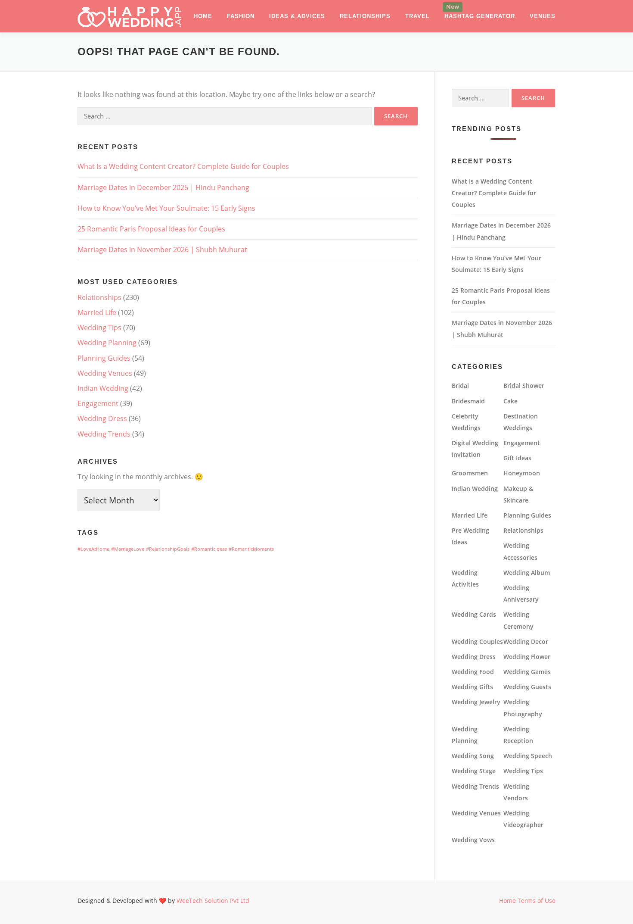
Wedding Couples (477, 641)
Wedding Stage (474, 771)
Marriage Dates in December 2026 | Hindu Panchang (163, 187)
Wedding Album (526, 572)
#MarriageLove (127, 549)
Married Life (97, 312)
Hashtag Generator (479, 16)
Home (203, 16)
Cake (510, 401)
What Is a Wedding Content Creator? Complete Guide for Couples (183, 166)
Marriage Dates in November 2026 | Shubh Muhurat (162, 249)
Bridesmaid (468, 401)
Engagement (98, 403)
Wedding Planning (107, 342)
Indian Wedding (103, 388)
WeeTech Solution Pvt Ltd (213, 900)
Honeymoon (521, 473)
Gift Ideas (517, 458)
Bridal (460, 385)
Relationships (365, 16)
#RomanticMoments (251, 549)
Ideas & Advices (297, 16)
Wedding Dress (102, 418)
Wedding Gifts (472, 687)
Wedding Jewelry (476, 702)
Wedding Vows (473, 840)
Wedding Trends (104, 434)
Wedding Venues (105, 373)
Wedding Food (473, 672)
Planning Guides (104, 358)
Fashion (240, 16)
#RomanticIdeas (209, 549)
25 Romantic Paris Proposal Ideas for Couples (151, 229)
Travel (417, 16)
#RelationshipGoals (167, 549)
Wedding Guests (527, 687)
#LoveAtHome (93, 549)
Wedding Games (527, 672)
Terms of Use (536, 900)
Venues (542, 16)
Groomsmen (470, 473)
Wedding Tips (99, 327)
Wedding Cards (474, 614)
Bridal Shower (523, 385)
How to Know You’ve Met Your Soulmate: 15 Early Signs (166, 208)
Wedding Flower (526, 656)
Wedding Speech (527, 756)
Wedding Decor (525, 641)
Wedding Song (473, 756)
